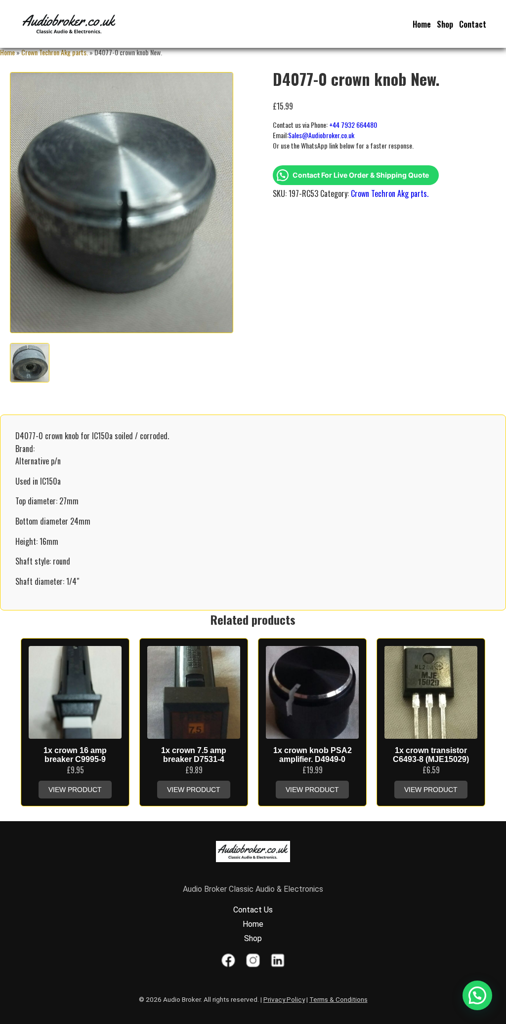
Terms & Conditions (338, 999)
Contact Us (253, 909)
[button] (477, 995)
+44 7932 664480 (353, 124)
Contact (472, 24)
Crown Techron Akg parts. (54, 52)
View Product (75, 790)
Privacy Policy (284, 999)
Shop (445, 24)
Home (422, 24)
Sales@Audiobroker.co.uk (321, 135)
